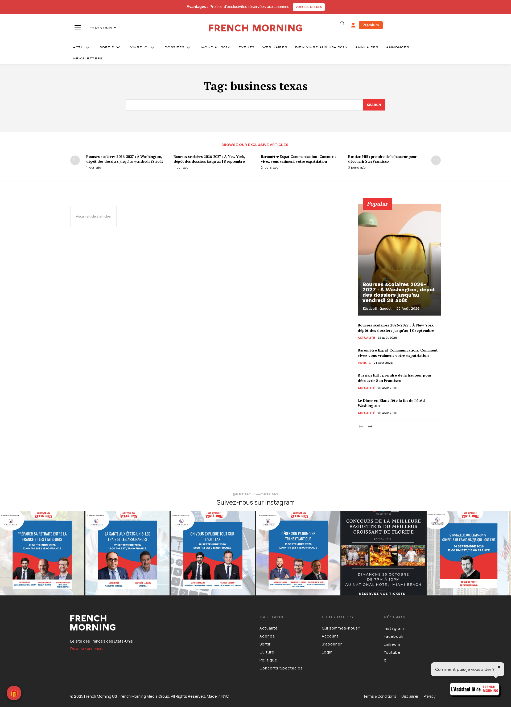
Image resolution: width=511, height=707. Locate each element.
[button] (342, 23)
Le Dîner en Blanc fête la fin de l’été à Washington (391, 403)
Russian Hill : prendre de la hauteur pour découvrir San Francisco (382, 159)
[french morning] (255, 28)
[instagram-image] (42, 553)
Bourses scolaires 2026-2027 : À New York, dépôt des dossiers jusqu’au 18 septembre (209, 159)
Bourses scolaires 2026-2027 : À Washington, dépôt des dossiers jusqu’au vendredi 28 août (124, 159)
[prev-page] (75, 160)
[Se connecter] (353, 25)
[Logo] (161, 623)
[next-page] (436, 160)
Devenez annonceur (88, 648)
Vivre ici (365, 363)
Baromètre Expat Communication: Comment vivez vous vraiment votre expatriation (298, 159)
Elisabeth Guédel (377, 308)
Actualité (366, 338)
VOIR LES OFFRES (309, 7)
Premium (370, 25)
